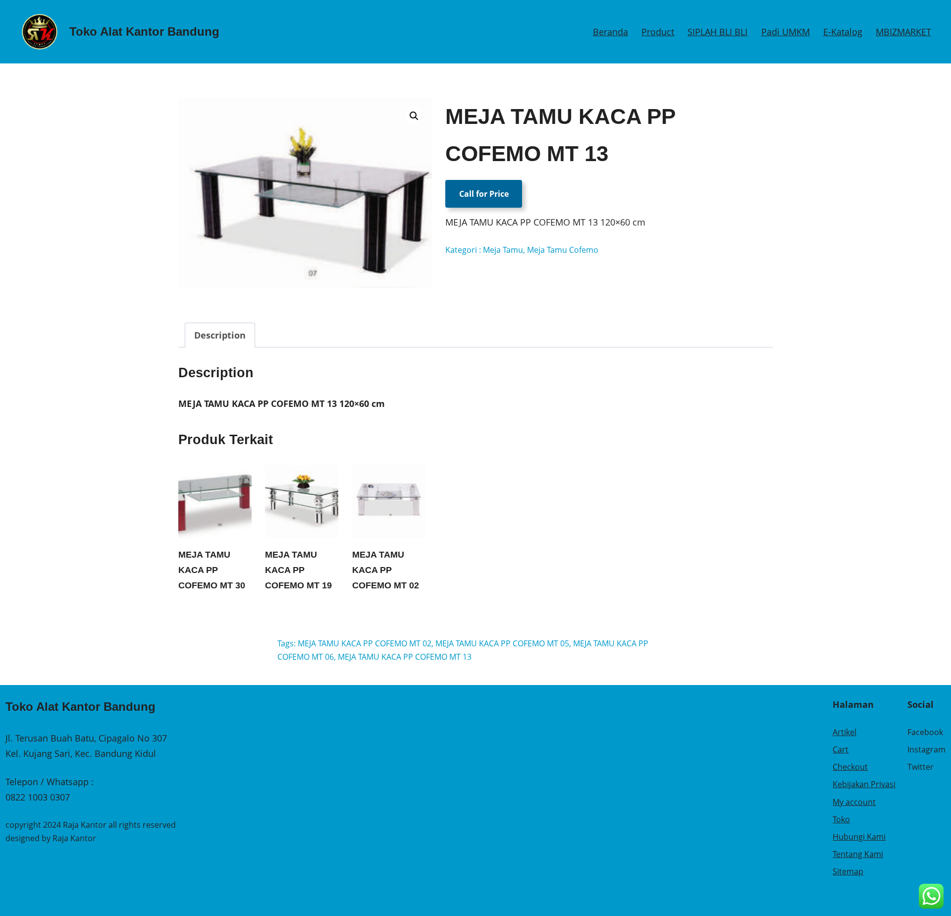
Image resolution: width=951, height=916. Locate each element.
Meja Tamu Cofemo (562, 249)
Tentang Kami (858, 854)
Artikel (844, 732)
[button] (414, 116)
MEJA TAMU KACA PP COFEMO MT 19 (298, 570)
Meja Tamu (503, 249)
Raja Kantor (74, 838)
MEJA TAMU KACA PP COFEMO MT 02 (385, 570)
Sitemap (848, 871)
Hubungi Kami (859, 836)
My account (854, 802)
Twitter (920, 766)
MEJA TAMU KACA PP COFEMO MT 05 (502, 643)
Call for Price (484, 193)
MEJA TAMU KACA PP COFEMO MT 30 (211, 570)
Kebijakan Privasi (864, 784)
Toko (841, 819)
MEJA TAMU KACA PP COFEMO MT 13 (405, 656)
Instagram (926, 749)
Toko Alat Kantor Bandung (144, 31)
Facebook (925, 732)
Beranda (610, 32)
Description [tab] (220, 335)
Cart (840, 749)
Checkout (850, 766)
